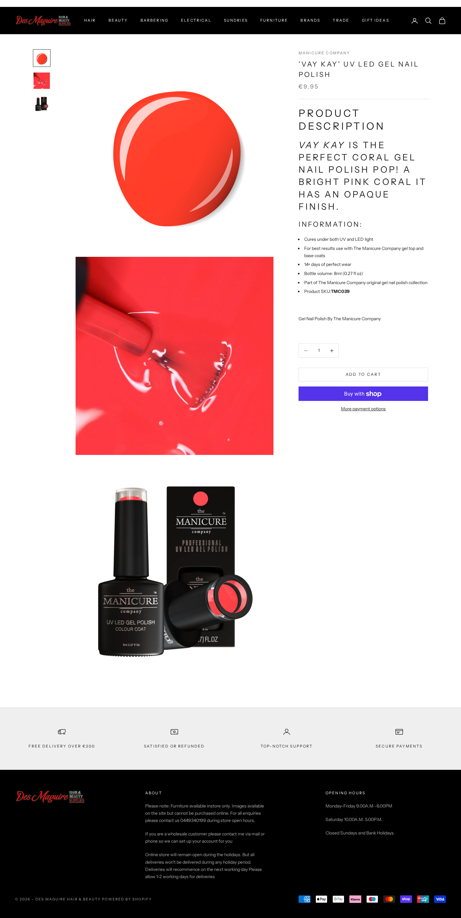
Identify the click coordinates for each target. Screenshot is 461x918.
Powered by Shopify (127, 899)
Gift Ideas (375, 20)
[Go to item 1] (41, 58)
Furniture (274, 20)
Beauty (118, 20)
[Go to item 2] (41, 80)
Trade (341, 20)
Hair (90, 20)
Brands (310, 20)
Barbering (154, 20)
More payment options (363, 409)
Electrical (196, 20)
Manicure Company (324, 53)
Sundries (236, 20)
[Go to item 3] (41, 103)
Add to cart (363, 374)
